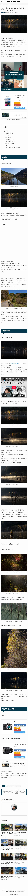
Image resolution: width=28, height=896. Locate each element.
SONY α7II (8, 145)
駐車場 (7, 135)
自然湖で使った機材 (9, 143)
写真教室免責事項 (20, 891)
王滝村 (16, 786)
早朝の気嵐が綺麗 (10, 139)
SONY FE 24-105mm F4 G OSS (13, 147)
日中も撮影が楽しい (10, 141)
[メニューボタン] (1, 1)
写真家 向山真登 (15, 363)
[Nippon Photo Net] (14, 1)
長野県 (13, 786)
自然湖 (19, 786)
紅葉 (8, 786)
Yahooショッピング (19, 107)
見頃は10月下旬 (9, 133)
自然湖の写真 (7, 137)
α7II (15, 721)
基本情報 (6, 131)
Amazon (17, 103)
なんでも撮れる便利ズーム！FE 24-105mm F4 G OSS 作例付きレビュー (17, 765)
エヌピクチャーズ (18, 115)
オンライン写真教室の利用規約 (10, 891)
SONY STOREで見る (19, 725)
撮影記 (4, 12)
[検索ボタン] (26, 1)
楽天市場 (17, 105)
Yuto (14, 812)
